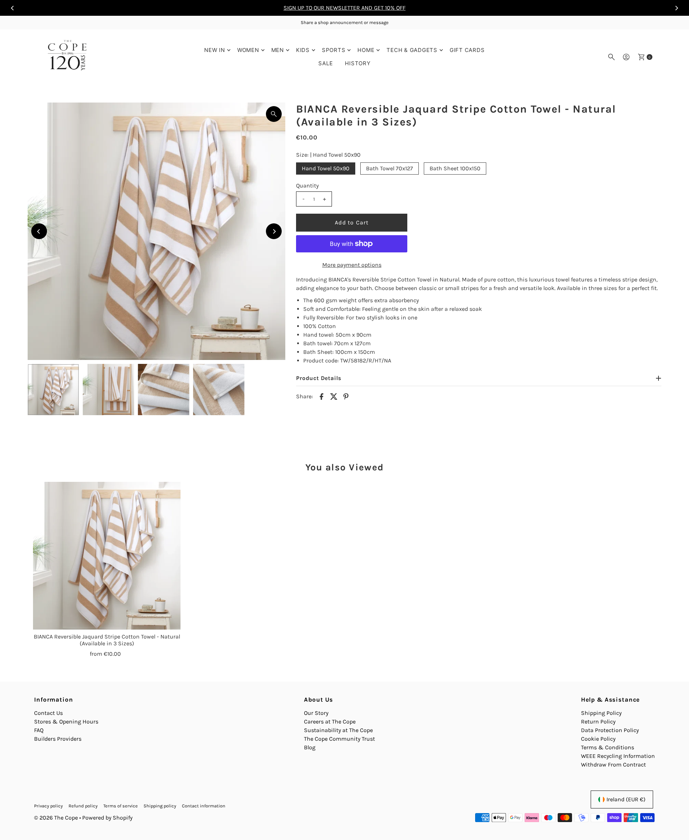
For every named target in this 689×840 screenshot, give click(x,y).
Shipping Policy (601, 713)
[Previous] (12, 7)
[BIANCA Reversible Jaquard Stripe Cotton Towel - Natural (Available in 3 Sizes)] (107, 556)
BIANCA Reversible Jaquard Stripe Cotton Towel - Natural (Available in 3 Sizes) (107, 640)
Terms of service (120, 805)
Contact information (203, 805)
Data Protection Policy (610, 730)
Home (365, 50)
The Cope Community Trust (339, 738)
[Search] (611, 57)
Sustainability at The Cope (338, 730)
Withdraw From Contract (613, 764)
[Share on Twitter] (333, 395)
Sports (334, 50)
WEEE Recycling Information (618, 756)
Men (277, 50)
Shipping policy (160, 805)
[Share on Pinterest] (346, 395)
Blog (309, 747)
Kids (303, 50)
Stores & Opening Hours (66, 721)
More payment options (351, 264)
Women (248, 50)
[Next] (676, 7)
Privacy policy (48, 805)
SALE (325, 63)
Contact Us (48, 713)
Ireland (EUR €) (626, 799)
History (357, 63)
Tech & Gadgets (411, 50)
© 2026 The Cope (56, 817)
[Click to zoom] (274, 114)
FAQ (38, 730)
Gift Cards (467, 50)
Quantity (307, 185)
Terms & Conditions (607, 747)
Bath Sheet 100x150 (455, 168)
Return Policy (598, 721)
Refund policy (83, 805)
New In (214, 50)
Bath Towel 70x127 (389, 168)
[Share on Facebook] (321, 395)
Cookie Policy (598, 738)
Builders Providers (57, 738)
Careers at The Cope (330, 721)
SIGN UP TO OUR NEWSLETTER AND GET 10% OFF (344, 7)
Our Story (316, 713)
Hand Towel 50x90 (326, 168)
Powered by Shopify (107, 817)
